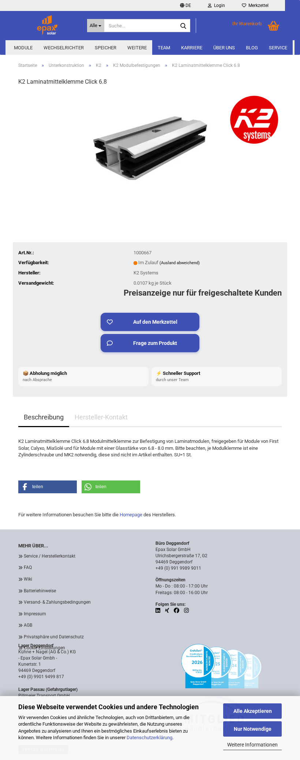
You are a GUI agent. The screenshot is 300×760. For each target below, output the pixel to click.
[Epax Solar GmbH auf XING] (167, 610)
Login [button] (218, 5)
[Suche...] (183, 26)
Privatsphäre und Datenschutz (54, 636)
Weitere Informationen (252, 745)
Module (23, 47)
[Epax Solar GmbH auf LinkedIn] (158, 610)
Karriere (191, 47)
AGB (28, 625)
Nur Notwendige (252, 729)
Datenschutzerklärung (149, 737)
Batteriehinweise (40, 590)
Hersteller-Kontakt (101, 417)
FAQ (28, 567)
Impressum (35, 613)
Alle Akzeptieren (252, 711)
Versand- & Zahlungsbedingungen (57, 602)
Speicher (105, 47)
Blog (252, 47)
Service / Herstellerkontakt (49, 556)
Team (164, 47)
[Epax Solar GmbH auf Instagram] (186, 610)
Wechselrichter (64, 47)
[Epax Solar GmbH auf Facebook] (177, 610)
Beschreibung (44, 417)
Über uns (224, 47)
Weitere (137, 47)
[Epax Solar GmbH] (47, 25)
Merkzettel (257, 5)
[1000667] (150, 147)
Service (278, 47)
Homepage (131, 514)
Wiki (28, 579)
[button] (185, 5)
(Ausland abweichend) (180, 263)
